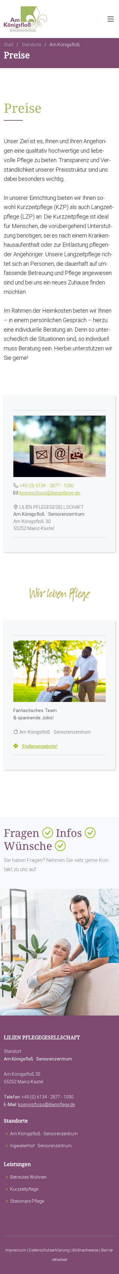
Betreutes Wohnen (28, 1177)
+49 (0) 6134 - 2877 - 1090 (46, 485)
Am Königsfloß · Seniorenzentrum (44, 1133)
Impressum (15, 1250)
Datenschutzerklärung (49, 1250)
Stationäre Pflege (27, 1201)
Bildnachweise (85, 1250)
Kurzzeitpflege (24, 1189)
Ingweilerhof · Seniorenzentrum (41, 1145)
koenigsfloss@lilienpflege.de (49, 493)
